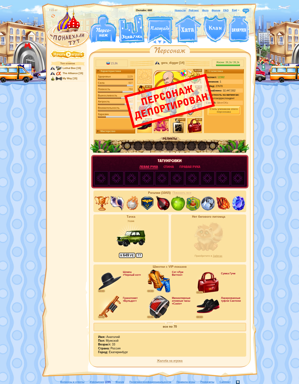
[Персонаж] (103, 28)
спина (169, 167)
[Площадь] (159, 30)
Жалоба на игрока (169, 360)
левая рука (148, 167)
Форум (216, 10)
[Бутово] (160, 41)
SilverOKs (222, 102)
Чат (246, 10)
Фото (205, 10)
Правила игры (186, 381)
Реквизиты (207, 381)
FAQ (226, 10)
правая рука (189, 167)
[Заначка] (238, 29)
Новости (180, 10)
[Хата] (188, 29)
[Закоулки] (131, 28)
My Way (67, 78)
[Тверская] (151, 41)
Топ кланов (67, 63)
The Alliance (70, 73)
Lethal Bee (69, 68)
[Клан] (215, 29)
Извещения (97, 381)
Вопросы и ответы (72, 381)
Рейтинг (194, 10)
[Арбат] (168, 41)
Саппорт (225, 381)
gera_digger (169, 63)
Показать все (182, 193)
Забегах (217, 255)
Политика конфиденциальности (150, 381)
